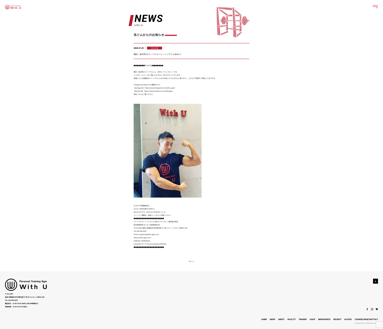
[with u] (13, 7)
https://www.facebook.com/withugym (158, 91)
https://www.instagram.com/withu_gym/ (160, 88)
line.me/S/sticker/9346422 (156, 244)
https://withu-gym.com (142, 237)
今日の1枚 (154, 48)
